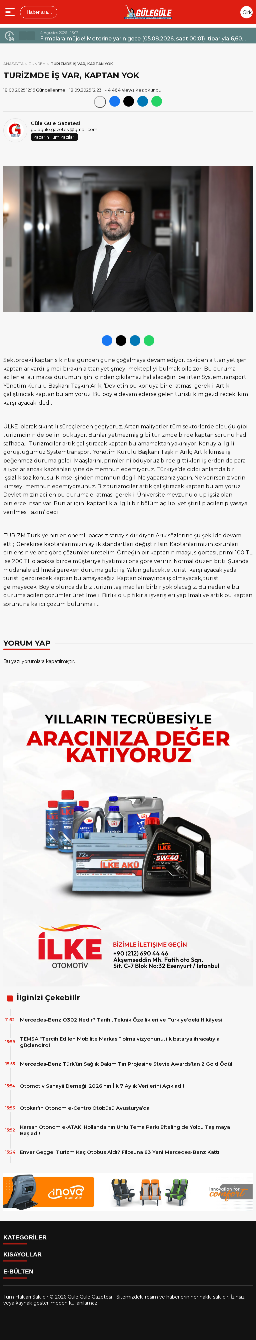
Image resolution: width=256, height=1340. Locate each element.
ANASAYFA (13, 63)
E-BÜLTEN (18, 1271)
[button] (23, 35)
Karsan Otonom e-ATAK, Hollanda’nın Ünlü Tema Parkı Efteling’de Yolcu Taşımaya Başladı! (125, 1130)
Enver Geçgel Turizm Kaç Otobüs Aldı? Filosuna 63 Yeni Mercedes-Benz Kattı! (120, 1152)
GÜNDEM (37, 63)
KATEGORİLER (25, 1237)
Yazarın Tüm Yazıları (54, 137)
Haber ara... (38, 12)
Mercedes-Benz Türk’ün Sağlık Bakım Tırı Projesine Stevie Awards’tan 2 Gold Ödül (126, 1064)
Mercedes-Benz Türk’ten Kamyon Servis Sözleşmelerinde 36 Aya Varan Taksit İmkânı (144, 38)
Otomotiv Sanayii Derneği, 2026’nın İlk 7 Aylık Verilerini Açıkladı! (102, 1086)
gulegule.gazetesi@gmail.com (64, 129)
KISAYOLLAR (22, 1254)
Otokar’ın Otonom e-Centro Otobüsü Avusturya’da (85, 1108)
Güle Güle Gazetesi (55, 123)
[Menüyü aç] (10, 12)
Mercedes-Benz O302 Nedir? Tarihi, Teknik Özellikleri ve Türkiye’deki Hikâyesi (121, 1020)
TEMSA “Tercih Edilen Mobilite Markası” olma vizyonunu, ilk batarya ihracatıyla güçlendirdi (120, 1042)
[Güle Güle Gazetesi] (148, 12)
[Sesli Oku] (100, 102)
